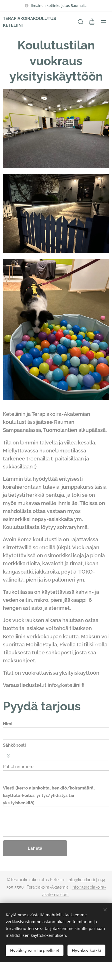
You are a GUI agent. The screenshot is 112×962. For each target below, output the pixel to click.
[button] (80, 22)
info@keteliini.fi (81, 879)
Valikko (103, 22)
